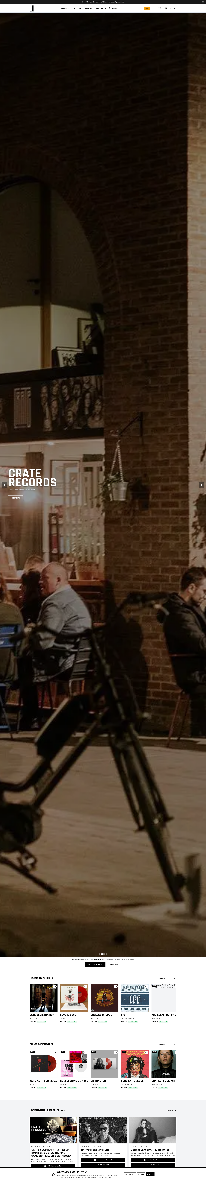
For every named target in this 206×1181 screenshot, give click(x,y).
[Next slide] (201, 485)
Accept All (150, 1174)
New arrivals (114, 964)
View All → (162, 978)
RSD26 (147, 8)
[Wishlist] (160, 8)
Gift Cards (88, 8)
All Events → (171, 1110)
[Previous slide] (4, 485)
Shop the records (97, 964)
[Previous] (158, 1110)
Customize (131, 1174)
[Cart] (166, 8)
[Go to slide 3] (104, 954)
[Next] (163, 1110)
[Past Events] (59, 1110)
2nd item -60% (42, 1021)
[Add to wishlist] (55, 986)
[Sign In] (174, 8)
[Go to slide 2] (102, 954)
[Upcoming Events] (56, 1110)
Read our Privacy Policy (105, 1177)
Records (64, 8)
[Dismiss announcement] (203, 2)
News (97, 8)
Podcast (114, 8)
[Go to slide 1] (99, 954)
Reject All (141, 1174)
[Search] (153, 8)
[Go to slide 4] (106, 954)
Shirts (80, 8)
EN (170, 8)
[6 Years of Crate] (103, 485)
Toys (73, 8)
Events (103, 8)
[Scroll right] (174, 978)
